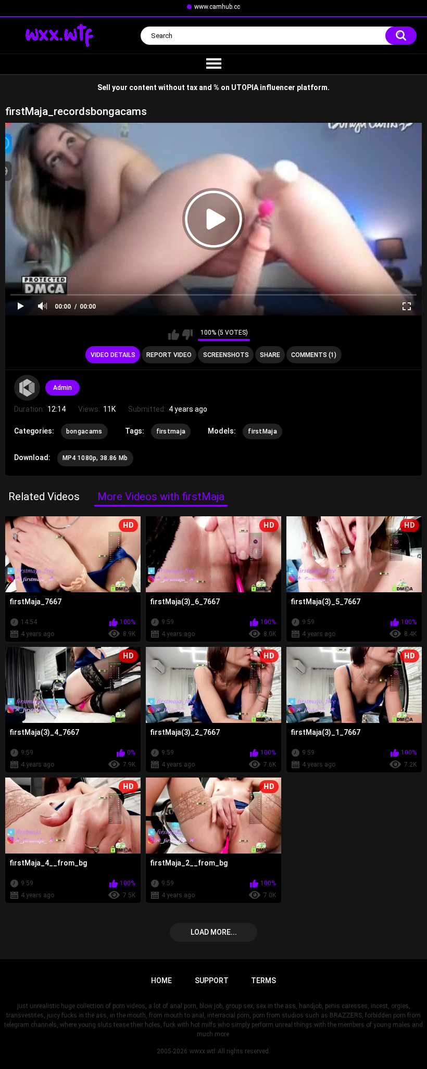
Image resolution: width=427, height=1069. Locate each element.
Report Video (169, 355)
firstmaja (171, 431)
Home (161, 980)
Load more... (214, 932)
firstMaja (262, 431)
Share (270, 355)
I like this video (173, 334)
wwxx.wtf (203, 1051)
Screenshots (226, 355)
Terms (263, 980)
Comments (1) (313, 355)
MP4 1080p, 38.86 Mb (95, 458)
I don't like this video (187, 334)
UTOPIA (244, 87)
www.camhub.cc (217, 6)
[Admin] (27, 388)
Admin (62, 387)
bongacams (84, 431)
